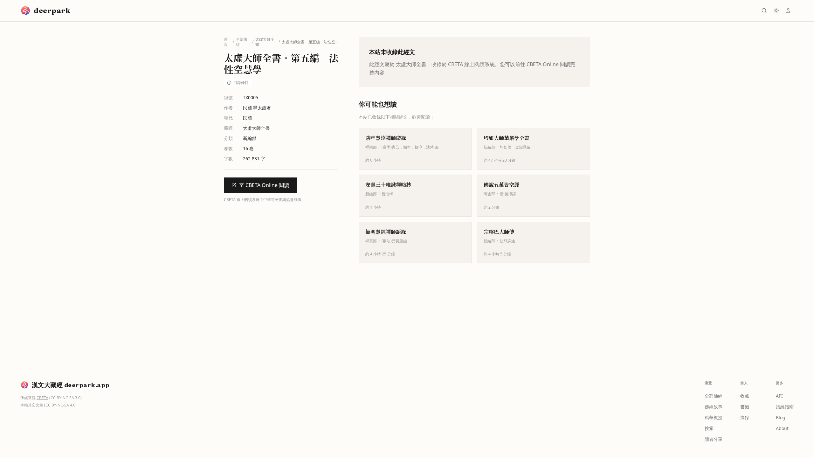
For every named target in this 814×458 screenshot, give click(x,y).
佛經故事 (713, 407)
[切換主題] (776, 10)
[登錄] (788, 10)
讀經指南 (785, 407)
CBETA (42, 397)
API (779, 396)
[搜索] (764, 10)
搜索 (709, 428)
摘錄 (744, 417)
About (782, 428)
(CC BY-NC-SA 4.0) (60, 405)
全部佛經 (241, 42)
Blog (780, 417)
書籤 (744, 407)
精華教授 (713, 417)
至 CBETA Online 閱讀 (264, 185)
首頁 (226, 42)
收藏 (744, 396)
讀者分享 (713, 439)
